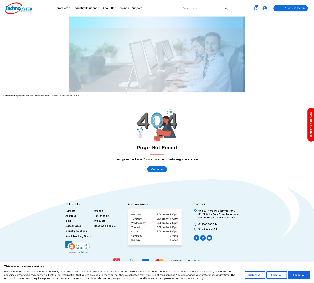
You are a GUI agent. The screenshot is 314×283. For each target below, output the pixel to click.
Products (62, 8)
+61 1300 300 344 (296, 8)
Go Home (157, 169)
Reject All (276, 275)
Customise (253, 275)
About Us (108, 8)
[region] (157, 272)
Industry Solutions (85, 8)
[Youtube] (209, 238)
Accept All (299, 275)
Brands (124, 8)
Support (137, 8)
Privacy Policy (195, 278)
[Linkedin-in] (203, 238)
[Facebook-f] (196, 238)
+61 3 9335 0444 (207, 229)
